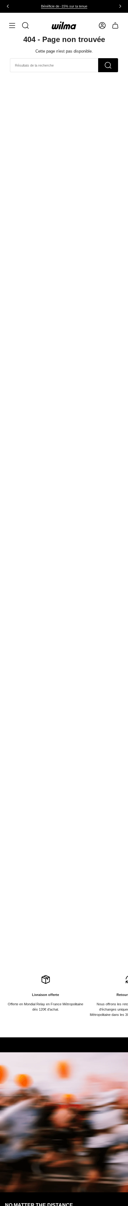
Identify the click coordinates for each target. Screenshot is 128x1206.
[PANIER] (115, 25)
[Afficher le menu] (12, 25)
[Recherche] (108, 65)
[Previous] (8, 6)
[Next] (120, 6)
